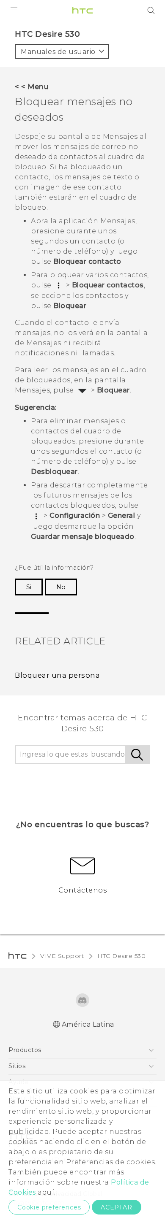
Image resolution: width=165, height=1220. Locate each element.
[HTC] (82, 10)
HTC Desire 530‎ (121, 956)
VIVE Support (62, 956)
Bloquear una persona (57, 675)
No (61, 587)
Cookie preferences (49, 1207)
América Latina (88, 1024)
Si (28, 587)
